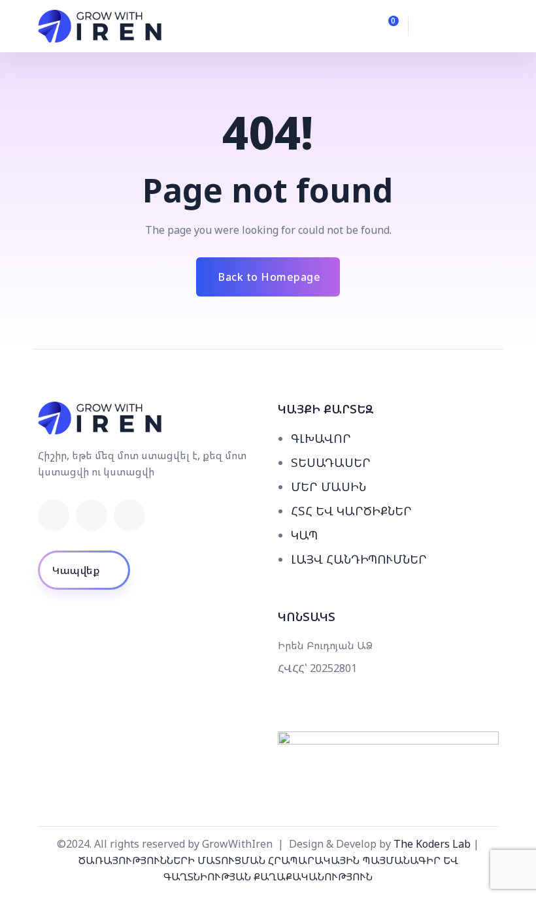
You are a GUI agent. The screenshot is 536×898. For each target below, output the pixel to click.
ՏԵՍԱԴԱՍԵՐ (331, 462)
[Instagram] (129, 515)
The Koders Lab (432, 844)
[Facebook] (53, 515)
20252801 (333, 668)
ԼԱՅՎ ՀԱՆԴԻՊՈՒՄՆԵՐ (359, 559)
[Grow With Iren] (100, 26)
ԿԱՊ (304, 535)
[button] (432, 26)
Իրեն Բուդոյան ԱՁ (325, 645)
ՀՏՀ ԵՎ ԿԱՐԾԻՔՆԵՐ (351, 511)
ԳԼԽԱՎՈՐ (321, 438)
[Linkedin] (91, 515)
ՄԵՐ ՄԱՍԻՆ (328, 486)
